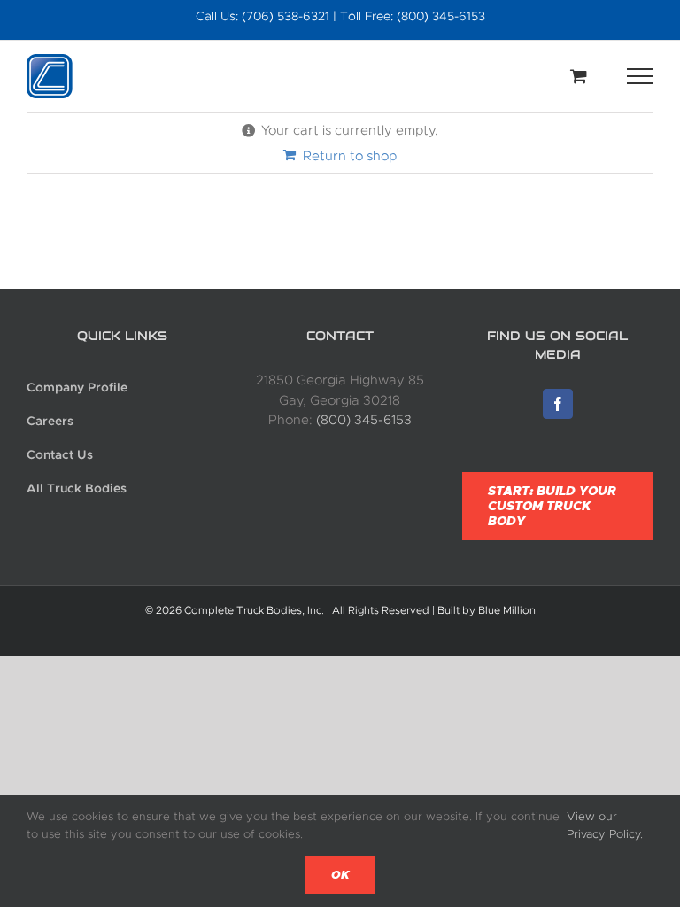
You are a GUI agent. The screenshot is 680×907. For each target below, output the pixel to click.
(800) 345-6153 (364, 420)
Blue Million (507, 610)
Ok (340, 874)
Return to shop (350, 156)
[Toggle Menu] (640, 76)
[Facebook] (558, 404)
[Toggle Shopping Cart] (578, 75)
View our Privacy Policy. (605, 825)
